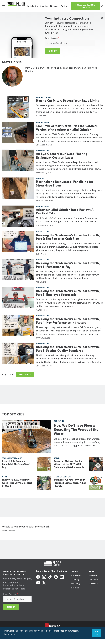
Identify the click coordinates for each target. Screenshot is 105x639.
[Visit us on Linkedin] (62, 576)
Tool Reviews (42, 122)
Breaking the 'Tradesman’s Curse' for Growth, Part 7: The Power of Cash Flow (68, 237)
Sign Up (53, 51)
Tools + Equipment (45, 97)
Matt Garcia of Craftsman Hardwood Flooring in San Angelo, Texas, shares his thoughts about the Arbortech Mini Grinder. (67, 219)
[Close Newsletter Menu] (102, 17)
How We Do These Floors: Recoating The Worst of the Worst (76, 429)
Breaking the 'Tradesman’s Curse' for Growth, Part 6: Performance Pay (68, 265)
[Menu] (3, 6)
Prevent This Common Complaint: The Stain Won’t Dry (16, 464)
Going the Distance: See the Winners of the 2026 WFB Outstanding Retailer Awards (69, 464)
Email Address (52, 38)
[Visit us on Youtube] (38, 582)
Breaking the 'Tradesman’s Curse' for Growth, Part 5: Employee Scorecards (68, 292)
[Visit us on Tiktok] (50, 576)
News (4, 477)
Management (42, 150)
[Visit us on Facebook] (38, 576)
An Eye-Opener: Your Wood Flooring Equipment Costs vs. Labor (61, 155)
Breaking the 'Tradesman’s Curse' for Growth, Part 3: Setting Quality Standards (68, 348)
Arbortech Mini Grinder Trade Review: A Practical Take (64, 211)
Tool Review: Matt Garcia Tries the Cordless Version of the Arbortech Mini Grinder (67, 127)
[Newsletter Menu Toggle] (101, 6)
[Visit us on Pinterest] (56, 576)
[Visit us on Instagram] (44, 576)
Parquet (40, 178)
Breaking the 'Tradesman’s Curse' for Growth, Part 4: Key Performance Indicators (68, 321)
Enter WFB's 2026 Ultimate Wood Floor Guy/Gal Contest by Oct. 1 (17, 482)
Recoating (59, 421)
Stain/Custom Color (12, 458)
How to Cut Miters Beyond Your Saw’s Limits (67, 100)
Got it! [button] (96, 632)
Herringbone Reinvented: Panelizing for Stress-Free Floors (64, 183)
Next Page (25, 374)
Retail (57, 458)
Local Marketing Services (85, 6)
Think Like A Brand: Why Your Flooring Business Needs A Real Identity (70, 482)
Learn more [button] (9, 634)
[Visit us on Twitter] (44, 582)
